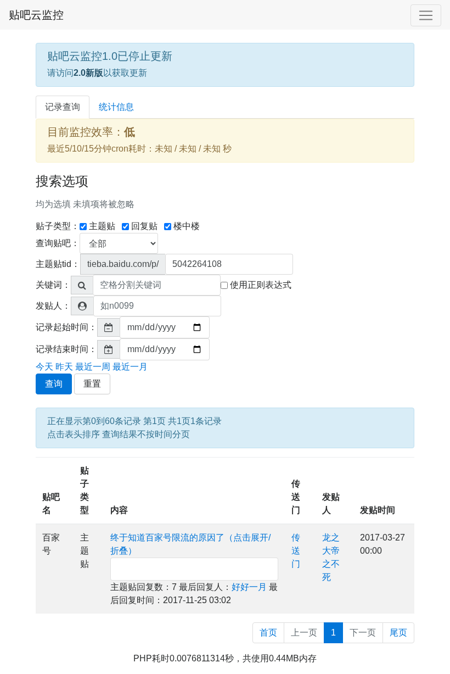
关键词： (53, 284)
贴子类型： (58, 226)
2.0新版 (88, 72)
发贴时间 (377, 510)
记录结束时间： (66, 349)
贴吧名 (51, 503)
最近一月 (130, 366)
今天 (44, 366)
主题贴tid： (58, 264)
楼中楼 (186, 226)
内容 (119, 510)
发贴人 (331, 503)
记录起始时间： (66, 327)
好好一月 (249, 587)
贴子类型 (84, 490)
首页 (268, 632)
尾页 (398, 632)
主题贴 (102, 226)
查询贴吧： (58, 243)
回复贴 (144, 226)
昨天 (64, 366)
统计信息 (116, 107)
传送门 (295, 497)
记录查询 (62, 107)
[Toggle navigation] (425, 15)
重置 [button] (92, 383)
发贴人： (53, 305)
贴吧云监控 (36, 15)
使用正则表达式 (260, 284)
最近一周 (92, 366)
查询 (54, 383)
